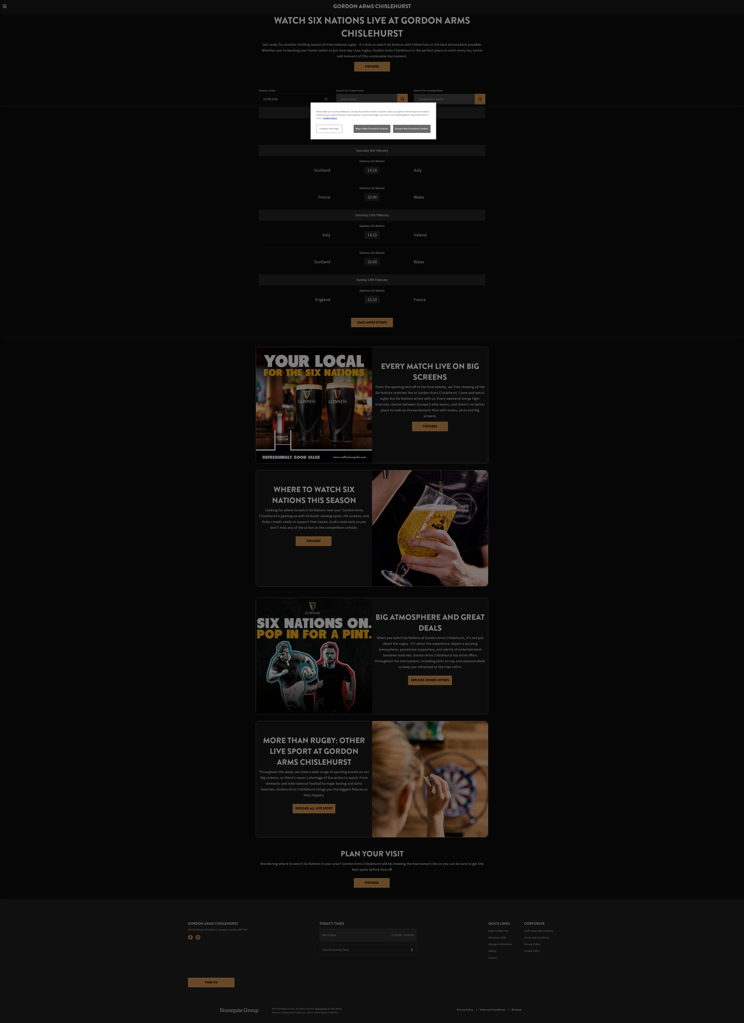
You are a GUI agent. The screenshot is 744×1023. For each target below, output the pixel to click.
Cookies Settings (329, 128)
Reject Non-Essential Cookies (372, 128)
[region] (373, 121)
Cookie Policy (330, 118)
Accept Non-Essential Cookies (411, 128)
